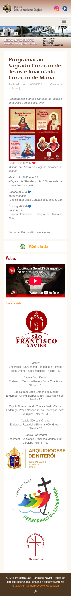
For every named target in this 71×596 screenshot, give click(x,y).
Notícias (13, 88)
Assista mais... (14, 303)
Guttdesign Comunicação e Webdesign (35, 585)
